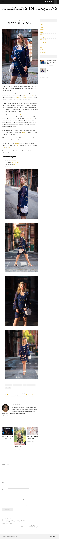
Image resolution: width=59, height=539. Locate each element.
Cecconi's (8, 385)
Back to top (53, 536)
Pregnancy (42, 44)
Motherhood (43, 39)
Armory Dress (29, 118)
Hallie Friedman (17, 405)
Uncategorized (43, 52)
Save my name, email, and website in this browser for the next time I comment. (25, 499)
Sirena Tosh (4, 93)
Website (3, 489)
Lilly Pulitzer (17, 385)
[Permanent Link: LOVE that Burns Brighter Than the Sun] (43, 64)
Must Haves (43, 42)
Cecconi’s (24, 132)
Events (41, 27)
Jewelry (41, 34)
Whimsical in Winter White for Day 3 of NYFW (32, 438)
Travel (41, 47)
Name (3, 482)
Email (3, 486)
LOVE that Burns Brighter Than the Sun (52, 62)
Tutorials (42, 50)
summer (8, 387)
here (18, 145)
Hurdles (42, 76)
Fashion (16, 20)
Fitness (41, 32)
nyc (25, 385)
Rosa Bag (19, 114)
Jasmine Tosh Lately (29, 95)
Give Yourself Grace (50, 69)
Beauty (41, 24)
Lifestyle (22, 20)
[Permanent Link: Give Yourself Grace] (43, 72)
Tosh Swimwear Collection (22, 97)
